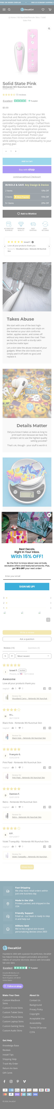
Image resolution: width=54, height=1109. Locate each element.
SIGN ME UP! (27, 586)
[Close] (49, 515)
